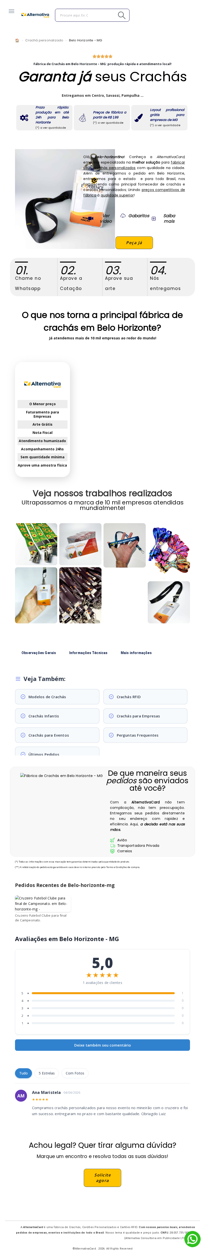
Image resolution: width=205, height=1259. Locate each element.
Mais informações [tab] (136, 653)
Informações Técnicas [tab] (88, 653)
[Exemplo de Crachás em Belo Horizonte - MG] (36, 544)
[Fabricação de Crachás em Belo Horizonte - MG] (125, 545)
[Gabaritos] (123, 215)
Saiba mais (169, 218)
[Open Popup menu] (11, 11)
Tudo (23, 1073)
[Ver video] (90, 218)
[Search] (110, 15)
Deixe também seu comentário (102, 1045)
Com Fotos (75, 1073)
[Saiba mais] (153, 218)
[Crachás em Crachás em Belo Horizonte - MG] (169, 602)
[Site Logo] (35, 15)
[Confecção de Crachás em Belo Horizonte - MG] (80, 595)
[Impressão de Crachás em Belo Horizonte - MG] (80, 544)
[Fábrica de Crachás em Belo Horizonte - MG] (36, 595)
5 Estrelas (47, 1073)
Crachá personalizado (44, 40)
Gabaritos (138, 216)
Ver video (106, 218)
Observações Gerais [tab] (39, 653)
